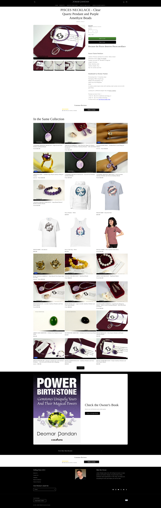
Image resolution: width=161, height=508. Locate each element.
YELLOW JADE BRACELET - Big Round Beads (76, 276)
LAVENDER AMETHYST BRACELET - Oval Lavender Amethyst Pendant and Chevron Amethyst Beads (109, 175)
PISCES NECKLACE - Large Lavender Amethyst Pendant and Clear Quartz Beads (80, 304)
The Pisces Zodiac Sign (104, 99)
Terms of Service (37, 481)
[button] (34, 2)
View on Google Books (92, 413)
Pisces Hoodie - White (70, 212)
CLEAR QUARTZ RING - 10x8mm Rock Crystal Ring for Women (110, 146)
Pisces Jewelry (112, 90)
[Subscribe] (54, 489)
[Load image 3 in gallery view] (59, 66)
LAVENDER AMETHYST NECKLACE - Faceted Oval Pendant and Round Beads (80, 175)
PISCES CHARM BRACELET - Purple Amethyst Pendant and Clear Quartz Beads (111, 361)
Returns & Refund (37, 479)
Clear (99, 58)
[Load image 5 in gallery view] (80, 66)
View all (81, 367)
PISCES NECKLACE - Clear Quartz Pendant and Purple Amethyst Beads (109, 333)
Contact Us (35, 475)
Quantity (90, 28)
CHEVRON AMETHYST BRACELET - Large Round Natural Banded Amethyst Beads (47, 203)
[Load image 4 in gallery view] (70, 66)
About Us (35, 473)
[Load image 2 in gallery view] (49, 66)
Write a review (91, 109)
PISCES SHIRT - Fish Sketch (40, 249)
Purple (104, 58)
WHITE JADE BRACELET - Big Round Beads (107, 276)
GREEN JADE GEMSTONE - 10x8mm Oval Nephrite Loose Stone (47, 333)
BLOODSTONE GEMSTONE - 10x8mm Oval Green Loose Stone (80, 333)
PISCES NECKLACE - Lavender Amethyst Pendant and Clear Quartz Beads (48, 304)
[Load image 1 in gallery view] (38, 66)
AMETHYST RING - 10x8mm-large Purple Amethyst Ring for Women (48, 175)
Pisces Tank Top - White (71, 249)
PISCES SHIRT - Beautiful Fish (104, 212)
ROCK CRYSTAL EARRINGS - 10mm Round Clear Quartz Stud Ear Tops (48, 277)
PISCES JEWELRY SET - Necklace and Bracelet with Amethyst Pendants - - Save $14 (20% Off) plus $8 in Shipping (48, 361)
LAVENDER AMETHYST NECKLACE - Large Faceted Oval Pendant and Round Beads (47, 146)
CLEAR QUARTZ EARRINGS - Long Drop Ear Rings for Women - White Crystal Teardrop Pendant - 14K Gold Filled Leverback (111, 305)
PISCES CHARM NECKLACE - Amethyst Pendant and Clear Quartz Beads (79, 361)
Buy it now (102, 42)
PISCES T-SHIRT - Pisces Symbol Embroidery (107, 249)
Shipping (90, 26)
